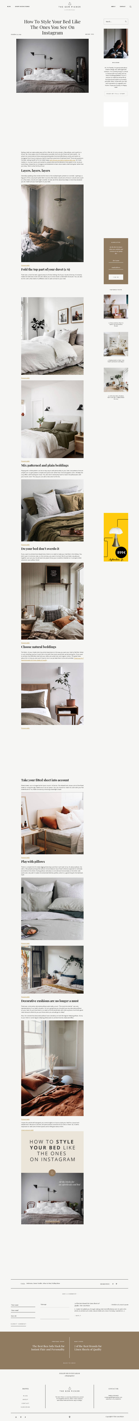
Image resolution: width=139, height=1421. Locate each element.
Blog (9, 6)
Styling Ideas (56, 1283)
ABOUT (25, 1399)
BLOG (25, 1396)
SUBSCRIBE (25, 1407)
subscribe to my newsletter (113, 1399)
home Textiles (37, 1283)
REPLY (78, 1315)
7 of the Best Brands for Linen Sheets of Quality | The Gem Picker (86, 1304)
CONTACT (25, 1403)
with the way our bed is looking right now (62, 160)
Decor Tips (89, 34)
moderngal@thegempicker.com (113, 1397)
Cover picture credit (27, 1130)
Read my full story (116, 93)
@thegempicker (69, 1376)
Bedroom (29, 1283)
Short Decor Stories (22, 6)
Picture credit (25, 265)
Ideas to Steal (47, 1283)
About (113, 6)
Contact (123, 6)
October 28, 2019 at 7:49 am (120, 1304)
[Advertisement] (116, 183)
